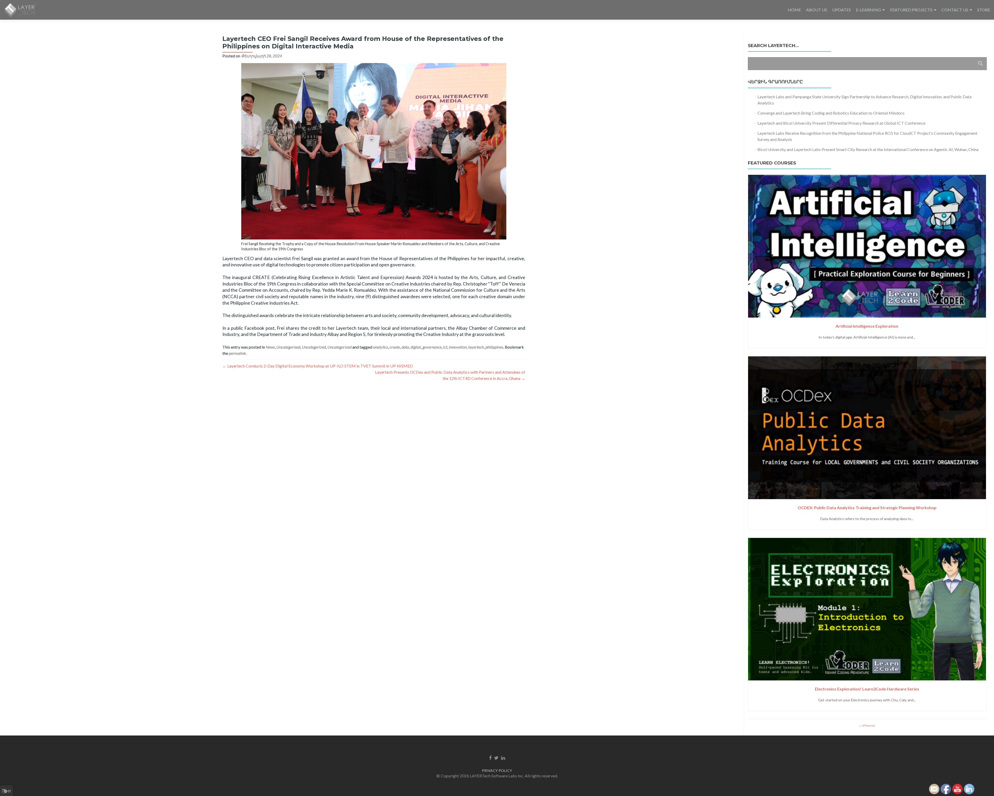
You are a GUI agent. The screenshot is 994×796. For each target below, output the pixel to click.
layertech (476, 346)
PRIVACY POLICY (497, 770)
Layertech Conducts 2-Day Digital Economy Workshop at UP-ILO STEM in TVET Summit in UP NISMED (317, 365)
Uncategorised (288, 346)
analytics (380, 346)
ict (445, 346)
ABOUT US (816, 9)
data (405, 346)
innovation (458, 346)
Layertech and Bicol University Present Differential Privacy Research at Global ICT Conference (841, 123)
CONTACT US (954, 9)
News (270, 346)
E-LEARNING (868, 9)
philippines (494, 346)
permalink (237, 353)
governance (432, 346)
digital (416, 346)
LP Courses (868, 725)
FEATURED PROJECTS (911, 9)
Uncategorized (314, 346)
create (395, 346)
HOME (794, 9)
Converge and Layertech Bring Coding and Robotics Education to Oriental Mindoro (830, 112)
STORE (983, 9)
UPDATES (841, 9)
